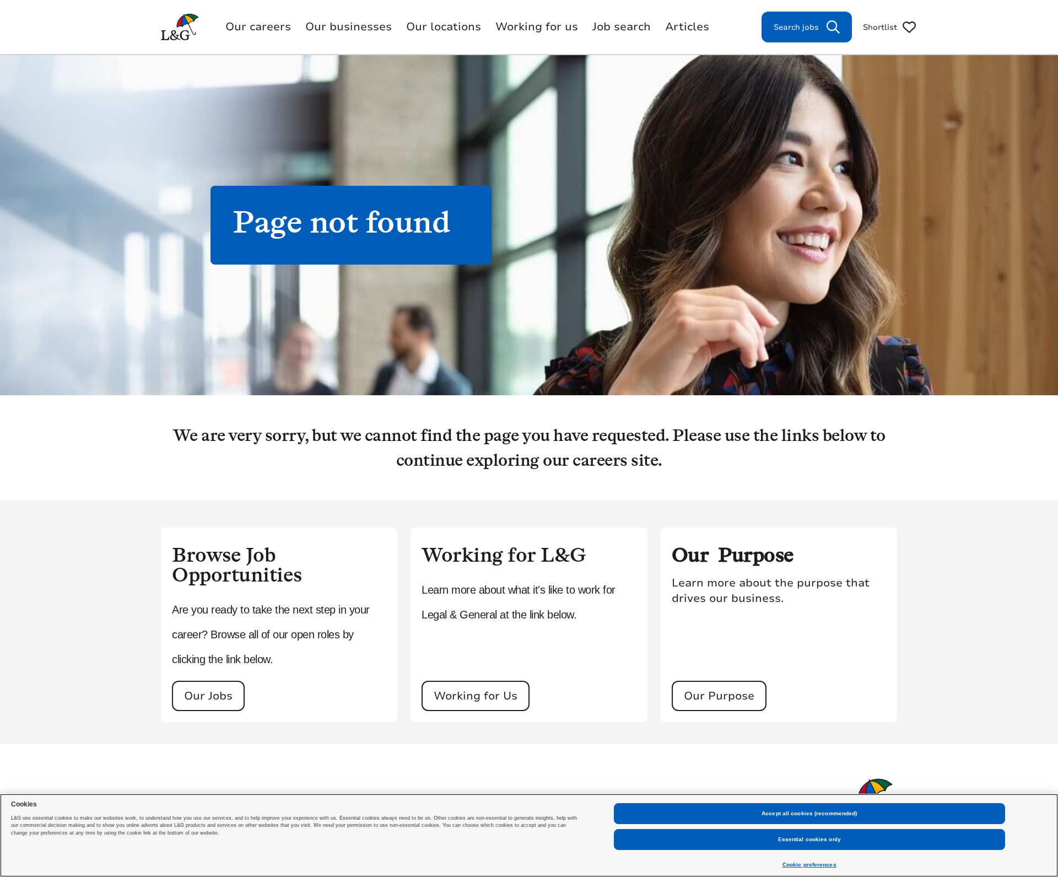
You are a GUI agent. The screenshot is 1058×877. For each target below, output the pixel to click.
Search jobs (796, 27)
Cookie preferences (809, 865)
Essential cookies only (809, 839)
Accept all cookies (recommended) (809, 813)
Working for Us (475, 695)
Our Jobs (208, 695)
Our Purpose (719, 695)
